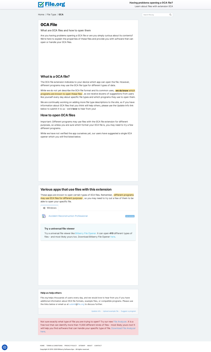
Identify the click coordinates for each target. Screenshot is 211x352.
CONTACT (98, 345)
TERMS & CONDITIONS (54, 345)
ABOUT (89, 345)
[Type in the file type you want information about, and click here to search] (170, 14)
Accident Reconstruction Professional (68, 216)
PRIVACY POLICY (70, 345)
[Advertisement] (88, 59)
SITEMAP (82, 345)
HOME (42, 345)
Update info (96, 311)
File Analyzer (120, 321)
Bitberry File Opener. (85, 233)
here (113, 236)
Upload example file (110, 311)
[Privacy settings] (4, 347)
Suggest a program (128, 311)
